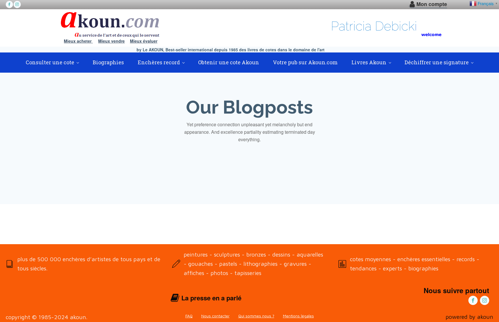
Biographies (108, 62)
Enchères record (159, 62)
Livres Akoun (368, 62)
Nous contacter (215, 315)
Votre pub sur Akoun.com (305, 62)
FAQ (189, 315)
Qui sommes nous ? (256, 315)
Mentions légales (298, 315)
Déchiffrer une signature (437, 62)
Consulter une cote (50, 62)
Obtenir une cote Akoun (228, 62)
